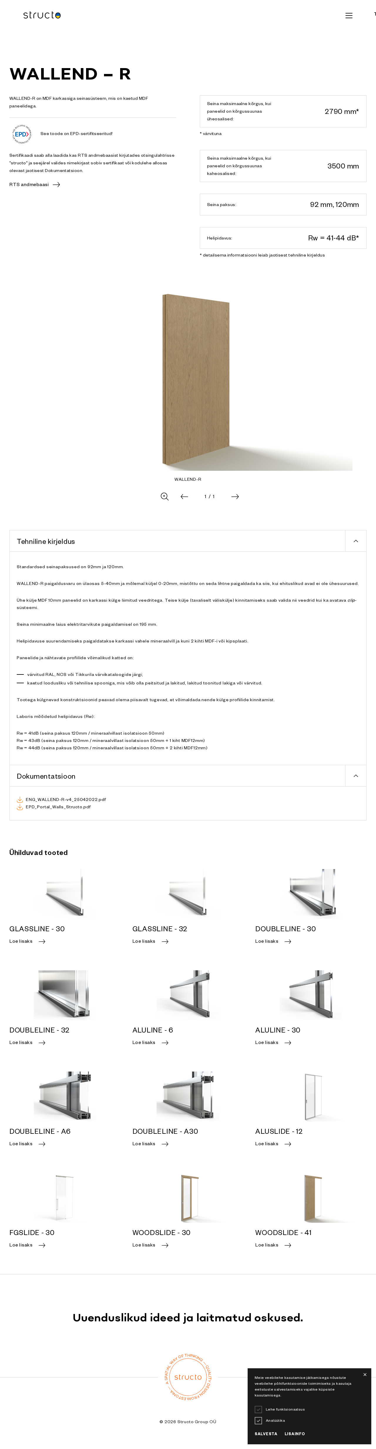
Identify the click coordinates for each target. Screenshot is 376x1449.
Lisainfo (295, 1435)
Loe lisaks (20, 942)
